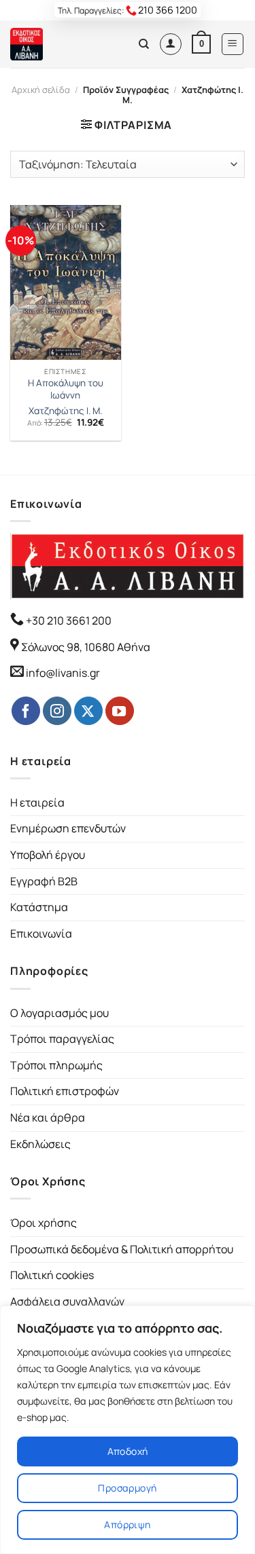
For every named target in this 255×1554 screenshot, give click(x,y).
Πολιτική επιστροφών (64, 1091)
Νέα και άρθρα (47, 1117)
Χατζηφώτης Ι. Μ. (65, 411)
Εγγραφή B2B (44, 881)
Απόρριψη (127, 1524)
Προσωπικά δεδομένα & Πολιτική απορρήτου (121, 1249)
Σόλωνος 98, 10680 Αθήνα (85, 647)
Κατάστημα (39, 907)
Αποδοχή (127, 1451)
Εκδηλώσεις (40, 1143)
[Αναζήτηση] (144, 44)
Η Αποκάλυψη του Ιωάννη (65, 389)
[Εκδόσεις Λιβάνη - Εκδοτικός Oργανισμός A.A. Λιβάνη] (56, 44)
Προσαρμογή (127, 1487)
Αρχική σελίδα (41, 90)
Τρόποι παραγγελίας (62, 1038)
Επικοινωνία (41, 933)
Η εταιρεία (37, 802)
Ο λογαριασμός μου (59, 1012)
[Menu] (233, 44)
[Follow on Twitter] (88, 711)
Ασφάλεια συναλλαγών (67, 1301)
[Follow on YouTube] (119, 711)
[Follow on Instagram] (57, 711)
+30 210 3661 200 (68, 620)
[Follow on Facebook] (26, 711)
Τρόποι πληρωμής (56, 1065)
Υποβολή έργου (47, 854)
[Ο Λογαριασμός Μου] (171, 44)
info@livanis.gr (63, 672)
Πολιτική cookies (52, 1275)
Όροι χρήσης (43, 1222)
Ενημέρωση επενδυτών (68, 828)
